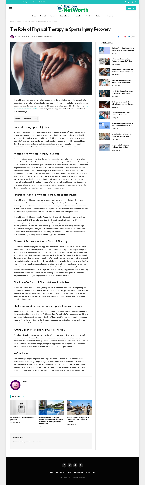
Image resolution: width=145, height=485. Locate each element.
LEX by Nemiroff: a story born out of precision (22, 418)
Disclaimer (33, 2)
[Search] (135, 2)
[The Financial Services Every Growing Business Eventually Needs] (104, 82)
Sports (88, 16)
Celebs (52, 16)
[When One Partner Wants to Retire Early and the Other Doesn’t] (104, 136)
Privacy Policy (23, 2)
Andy (18, 36)
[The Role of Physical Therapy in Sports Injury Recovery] (51, 68)
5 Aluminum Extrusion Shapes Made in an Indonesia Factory (122, 60)
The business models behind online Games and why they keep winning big (123, 103)
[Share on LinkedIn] (128, 36)
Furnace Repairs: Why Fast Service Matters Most (121, 114)
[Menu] (10, 8)
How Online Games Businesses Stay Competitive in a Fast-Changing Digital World (122, 92)
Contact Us (42, 2)
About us (13, 2)
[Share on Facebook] (118, 36)
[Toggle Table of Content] (34, 118)
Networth (43, 16)
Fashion (110, 16)
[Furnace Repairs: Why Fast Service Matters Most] (104, 115)
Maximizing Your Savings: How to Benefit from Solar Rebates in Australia (78, 419)
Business (99, 16)
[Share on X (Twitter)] (122, 36)
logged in (25, 442)
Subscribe (131, 8)
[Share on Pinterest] (125, 36)
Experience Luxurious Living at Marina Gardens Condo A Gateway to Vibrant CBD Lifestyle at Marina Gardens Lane (51, 420)
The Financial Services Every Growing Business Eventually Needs (121, 81)
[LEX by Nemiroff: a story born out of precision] (23, 407)
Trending (78, 16)
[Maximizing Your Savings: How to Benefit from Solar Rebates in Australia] (79, 407)
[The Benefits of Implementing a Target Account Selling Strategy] (104, 50)
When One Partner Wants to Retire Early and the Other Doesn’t (121, 135)
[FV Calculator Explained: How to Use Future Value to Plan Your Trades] (104, 125)
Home (34, 16)
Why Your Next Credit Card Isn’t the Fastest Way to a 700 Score (122, 71)
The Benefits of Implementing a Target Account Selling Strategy (123, 49)
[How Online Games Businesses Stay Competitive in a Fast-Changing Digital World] (104, 93)
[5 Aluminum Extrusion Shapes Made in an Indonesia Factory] (104, 61)
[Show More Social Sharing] (133, 36)
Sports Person (65, 16)
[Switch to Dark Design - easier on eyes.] (132, 2)
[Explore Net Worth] (72, 8)
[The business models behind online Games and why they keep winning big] (104, 104)
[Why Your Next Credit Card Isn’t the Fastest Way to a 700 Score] (104, 72)
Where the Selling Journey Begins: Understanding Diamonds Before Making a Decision (121, 146)
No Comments (38, 36)
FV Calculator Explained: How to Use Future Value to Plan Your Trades (122, 124)
